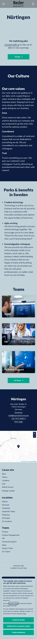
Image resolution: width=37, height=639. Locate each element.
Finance (5, 532)
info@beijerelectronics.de (18, 415)
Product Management (10, 535)
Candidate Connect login (18, 568)
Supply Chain (7, 548)
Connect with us (12, 44)
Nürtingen (6, 518)
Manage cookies (8, 491)
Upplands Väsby (8, 511)
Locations (5, 480)
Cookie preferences (18, 632)
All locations (7, 521)
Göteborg (6, 515)
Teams (4, 477)
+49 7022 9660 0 (18, 418)
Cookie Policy (13, 603)
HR (3, 538)
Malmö (5, 501)
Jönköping (6, 508)
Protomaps (24, 461)
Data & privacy (7, 487)
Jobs (3, 484)
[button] (33, 4)
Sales (4, 545)
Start (4, 474)
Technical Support (9, 542)
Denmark (5, 505)
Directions (18, 412)
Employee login (18, 566)
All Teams (6, 551)
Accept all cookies (18, 620)
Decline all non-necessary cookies (18, 626)
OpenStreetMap (32, 461)
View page (18, 421)
